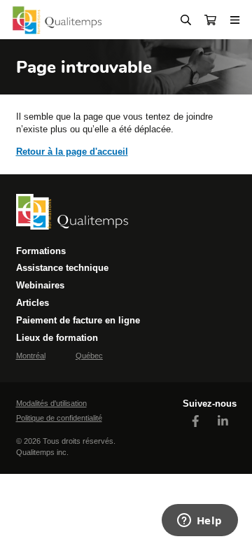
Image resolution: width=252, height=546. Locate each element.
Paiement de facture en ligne (78, 320)
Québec (89, 355)
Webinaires (40, 285)
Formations (41, 251)
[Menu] (235, 19)
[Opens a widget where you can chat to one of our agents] (199, 521)
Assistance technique (62, 267)
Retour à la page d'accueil (72, 151)
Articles (32, 303)
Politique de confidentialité (59, 418)
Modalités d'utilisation (51, 403)
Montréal (31, 355)
